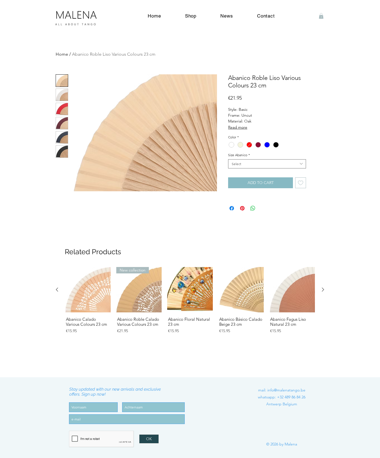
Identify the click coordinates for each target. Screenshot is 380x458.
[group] (190, 310)
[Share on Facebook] (231, 208)
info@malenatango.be (286, 390)
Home (62, 54)
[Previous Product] (57, 289)
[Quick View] (88, 290)
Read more (237, 127)
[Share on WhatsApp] (253, 208)
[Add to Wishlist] (300, 182)
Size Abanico (239, 155)
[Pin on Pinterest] (242, 208)
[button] (321, 16)
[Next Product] (323, 289)
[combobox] (267, 163)
